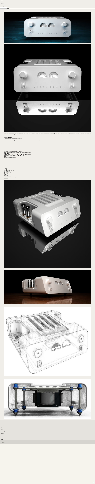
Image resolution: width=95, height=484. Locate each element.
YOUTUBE (3, 442)
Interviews (1, 427)
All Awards (2, 429)
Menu (2, 0)
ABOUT (2, 5)
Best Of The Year (2, 430)
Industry (1, 426)
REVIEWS (2, 3)
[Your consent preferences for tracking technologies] (93, 482)
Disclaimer (1, 423)
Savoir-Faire (2, 439)
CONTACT (2, 6)
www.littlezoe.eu (6, 178)
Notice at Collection (2, 433)
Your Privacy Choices (2, 432)
